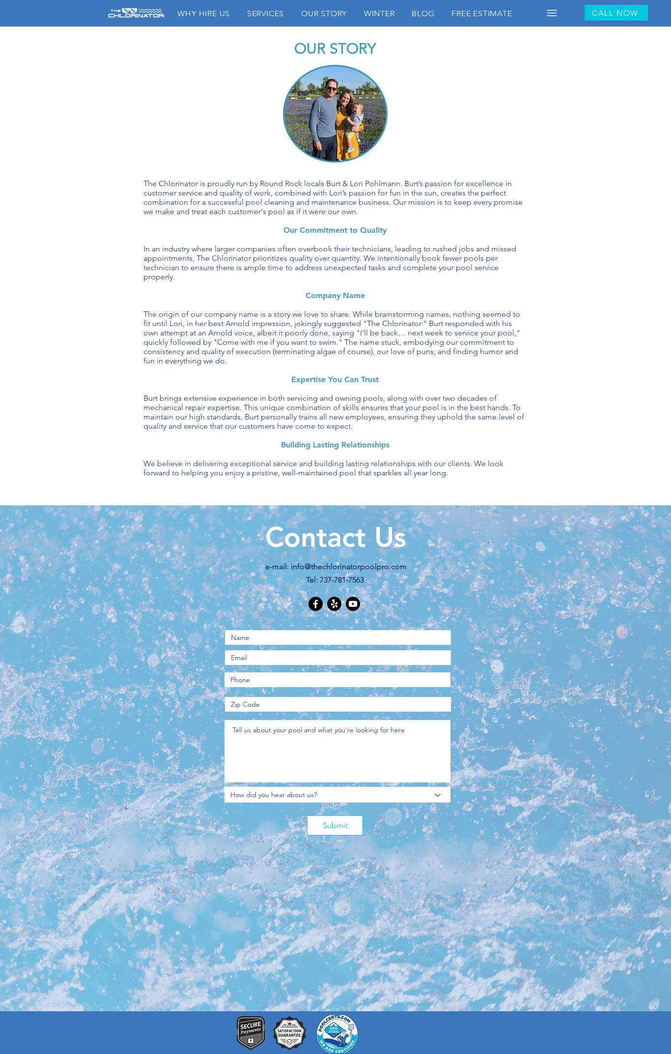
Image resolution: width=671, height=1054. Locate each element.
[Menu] (552, 13)
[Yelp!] (334, 604)
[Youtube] (353, 604)
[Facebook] (315, 604)
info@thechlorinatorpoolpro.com (349, 566)
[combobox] (337, 795)
